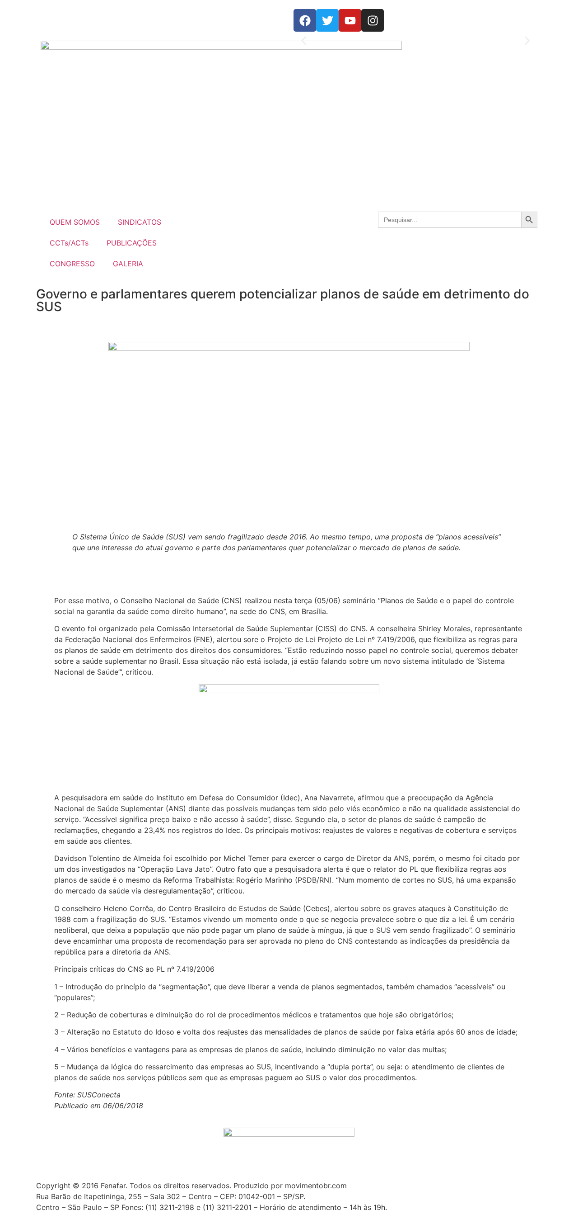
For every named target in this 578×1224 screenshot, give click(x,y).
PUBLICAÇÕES (132, 242)
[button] (303, 41)
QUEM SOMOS (75, 222)
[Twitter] (327, 20)
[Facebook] (305, 20)
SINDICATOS (139, 222)
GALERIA (128, 263)
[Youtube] (350, 20)
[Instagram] (372, 20)
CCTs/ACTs (69, 242)
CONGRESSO (72, 263)
